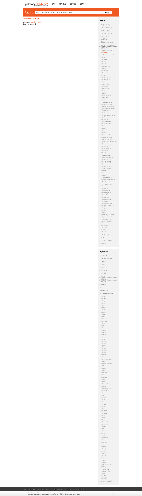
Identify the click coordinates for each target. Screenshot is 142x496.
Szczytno (104, 447)
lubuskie (102, 264)
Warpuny (104, 455)
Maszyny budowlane (106, 135)
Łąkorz (103, 361)
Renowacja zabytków (106, 159)
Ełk (103, 326)
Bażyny (103, 305)
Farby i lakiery (105, 97)
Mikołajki (104, 368)
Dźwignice (104, 91)
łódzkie (102, 267)
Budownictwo (27, 18)
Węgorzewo (105, 458)
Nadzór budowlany (106, 144)
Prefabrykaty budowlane (107, 157)
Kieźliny (104, 350)
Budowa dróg (105, 71)
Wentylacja (104, 212)
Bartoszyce (104, 303)
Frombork (104, 328)
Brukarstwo (104, 68)
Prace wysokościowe (106, 155)
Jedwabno (104, 341)
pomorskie (103, 285)
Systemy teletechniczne (107, 177)
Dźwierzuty (104, 321)
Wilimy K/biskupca (106, 464)
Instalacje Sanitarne (106, 113)
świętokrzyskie (104, 291)
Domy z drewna (105, 88)
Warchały (104, 453)
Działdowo (104, 319)
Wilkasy (104, 467)
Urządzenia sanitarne (106, 195)
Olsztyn (103, 395)
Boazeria (104, 62)
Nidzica (103, 382)
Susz (103, 444)
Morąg (103, 375)
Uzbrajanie (104, 210)
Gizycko (104, 330)
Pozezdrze (104, 413)
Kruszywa (104, 128)
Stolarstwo (104, 171)
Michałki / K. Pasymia (107, 364)
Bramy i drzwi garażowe (107, 64)
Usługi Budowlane (106, 188)
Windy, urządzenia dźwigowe (108, 215)
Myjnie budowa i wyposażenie (109, 141)
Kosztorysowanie (106, 126)
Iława (103, 339)
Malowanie (104, 133)
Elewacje (104, 93)
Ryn (103, 429)
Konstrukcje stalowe (106, 124)
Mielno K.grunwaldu (106, 366)
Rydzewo (104, 426)
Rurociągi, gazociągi (106, 162)
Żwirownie (104, 227)
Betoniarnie (104, 59)
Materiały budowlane (107, 137)
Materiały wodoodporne (107, 139)
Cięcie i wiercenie (106, 84)
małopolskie (103, 270)
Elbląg (103, 323)
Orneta (103, 399)
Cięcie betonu (105, 82)
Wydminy (104, 473)
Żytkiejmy (104, 476)
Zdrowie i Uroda (104, 36)
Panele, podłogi (105, 146)
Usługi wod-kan (105, 208)
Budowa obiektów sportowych (109, 73)
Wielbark (104, 460)
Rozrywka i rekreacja (106, 33)
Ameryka (104, 296)
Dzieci (102, 237)
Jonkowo (104, 346)
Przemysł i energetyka (106, 27)
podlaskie (103, 282)
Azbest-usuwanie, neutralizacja (109, 55)
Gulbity (103, 337)
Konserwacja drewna (106, 121)
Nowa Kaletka (105, 384)
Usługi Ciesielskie (106, 190)
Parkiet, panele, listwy (107, 148)
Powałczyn (104, 411)
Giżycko (104, 332)
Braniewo (104, 312)
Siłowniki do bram (106, 168)
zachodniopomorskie (106, 481)
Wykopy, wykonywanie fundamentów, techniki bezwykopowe (107, 221)
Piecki (103, 406)
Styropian (104, 175)
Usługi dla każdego (105, 24)
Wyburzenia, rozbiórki (107, 217)
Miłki (103, 370)
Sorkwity (104, 435)
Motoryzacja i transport (106, 42)
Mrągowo (104, 377)
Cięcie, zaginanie (106, 86)
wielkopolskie (104, 478)
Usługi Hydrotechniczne (107, 203)
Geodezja (104, 100)
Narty (103, 379)
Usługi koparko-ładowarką (108, 206)
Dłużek (103, 314)
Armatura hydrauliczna (107, 50)
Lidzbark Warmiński (106, 359)
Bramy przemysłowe (106, 66)
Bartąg (103, 301)
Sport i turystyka (104, 234)
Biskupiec (104, 308)
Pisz (103, 408)
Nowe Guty (104, 386)
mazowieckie (103, 273)
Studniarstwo (105, 173)
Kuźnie (103, 130)
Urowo (103, 451)
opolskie (102, 276)
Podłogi (104, 153)
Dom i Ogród (103, 39)
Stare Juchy (104, 440)
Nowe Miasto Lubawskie (107, 388)
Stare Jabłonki (105, 438)
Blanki (103, 310)
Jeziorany (104, 343)
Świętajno (104, 449)
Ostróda (104, 404)
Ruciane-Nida (105, 424)
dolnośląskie (103, 256)
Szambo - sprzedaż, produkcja (108, 180)
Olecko (103, 393)
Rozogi (103, 420)
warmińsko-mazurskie (36, 22)
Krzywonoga (105, 357)
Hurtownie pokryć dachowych (108, 106)
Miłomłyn (104, 373)
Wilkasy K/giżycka (106, 471)
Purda (103, 415)
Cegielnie (104, 75)
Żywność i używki (105, 30)
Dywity (103, 317)
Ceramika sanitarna (106, 77)
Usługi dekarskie (105, 197)
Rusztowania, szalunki (107, 166)
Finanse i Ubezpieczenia (107, 45)
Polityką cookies (62, 492)
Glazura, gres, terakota (107, 102)
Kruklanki (104, 355)
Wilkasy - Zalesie (105, 469)
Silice (103, 433)
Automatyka (36, 18)
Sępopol (104, 431)
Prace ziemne (105, 232)
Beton (103, 57)
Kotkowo (104, 352)
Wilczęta (104, 462)
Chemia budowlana (106, 80)
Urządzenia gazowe (106, 193)
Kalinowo (104, 348)
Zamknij (113, 493)
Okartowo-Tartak (106, 390)
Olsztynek (104, 397)
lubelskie (102, 261)
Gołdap (104, 334)
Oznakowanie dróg (106, 225)
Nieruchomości (104, 243)
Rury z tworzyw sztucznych (108, 164)
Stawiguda (104, 442)
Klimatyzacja (105, 119)
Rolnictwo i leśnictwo (106, 240)
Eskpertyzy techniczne (106, 95)
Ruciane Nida (105, 422)
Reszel (103, 417)
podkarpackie (104, 279)
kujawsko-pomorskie (106, 258)
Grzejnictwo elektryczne (107, 104)
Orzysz (103, 402)
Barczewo (104, 299)
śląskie (102, 288)
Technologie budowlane (107, 182)
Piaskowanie (105, 150)
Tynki (103, 229)
